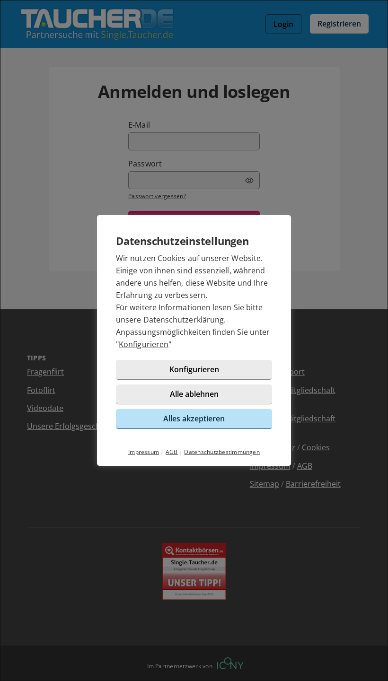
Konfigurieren (143, 344)
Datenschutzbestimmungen (222, 452)
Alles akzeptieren (194, 418)
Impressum (143, 452)
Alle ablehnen (194, 394)
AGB (172, 452)
